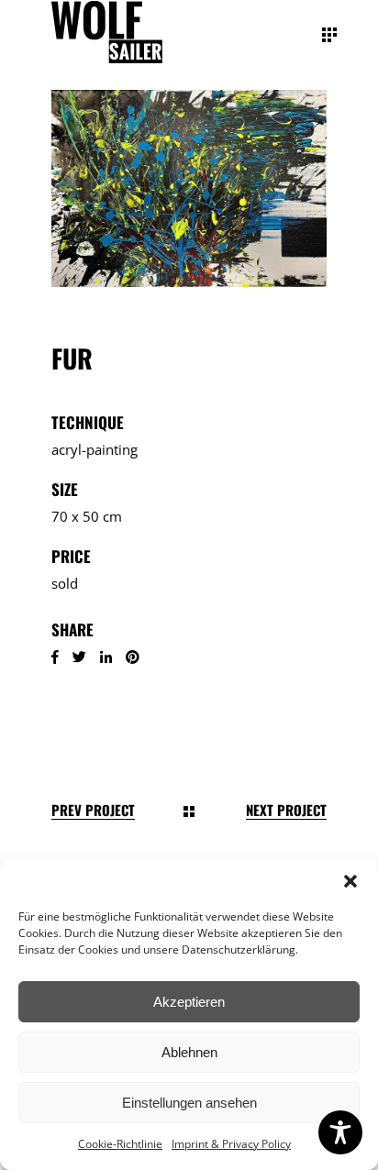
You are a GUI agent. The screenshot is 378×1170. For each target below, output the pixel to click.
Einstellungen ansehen (189, 1102)
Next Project (286, 810)
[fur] (189, 188)
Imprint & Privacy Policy (231, 1144)
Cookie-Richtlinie (120, 1144)
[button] (350, 881)
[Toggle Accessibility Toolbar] (340, 1132)
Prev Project (93, 810)
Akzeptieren (189, 1002)
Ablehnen (189, 1052)
